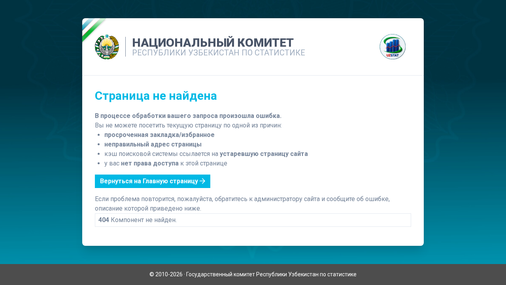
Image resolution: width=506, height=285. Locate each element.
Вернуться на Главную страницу (150, 181)
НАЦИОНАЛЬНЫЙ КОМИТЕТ (213, 42)
